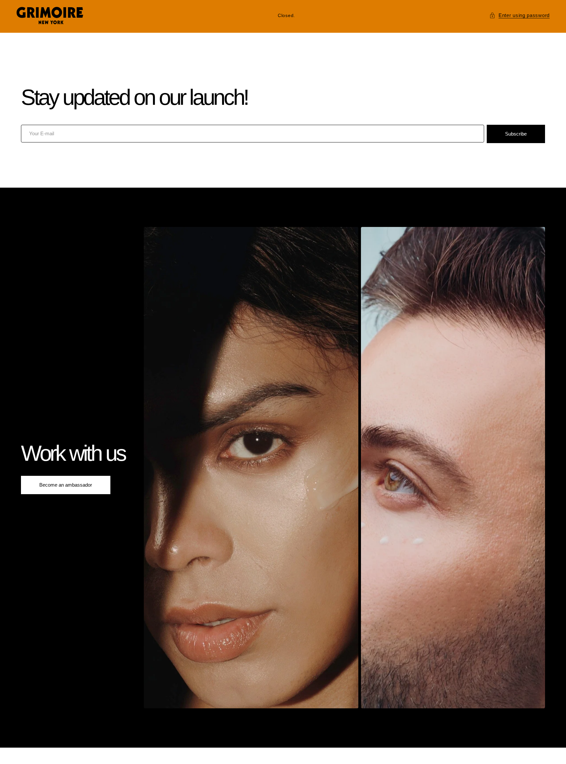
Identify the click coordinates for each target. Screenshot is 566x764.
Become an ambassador (65, 485)
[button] (519, 15)
